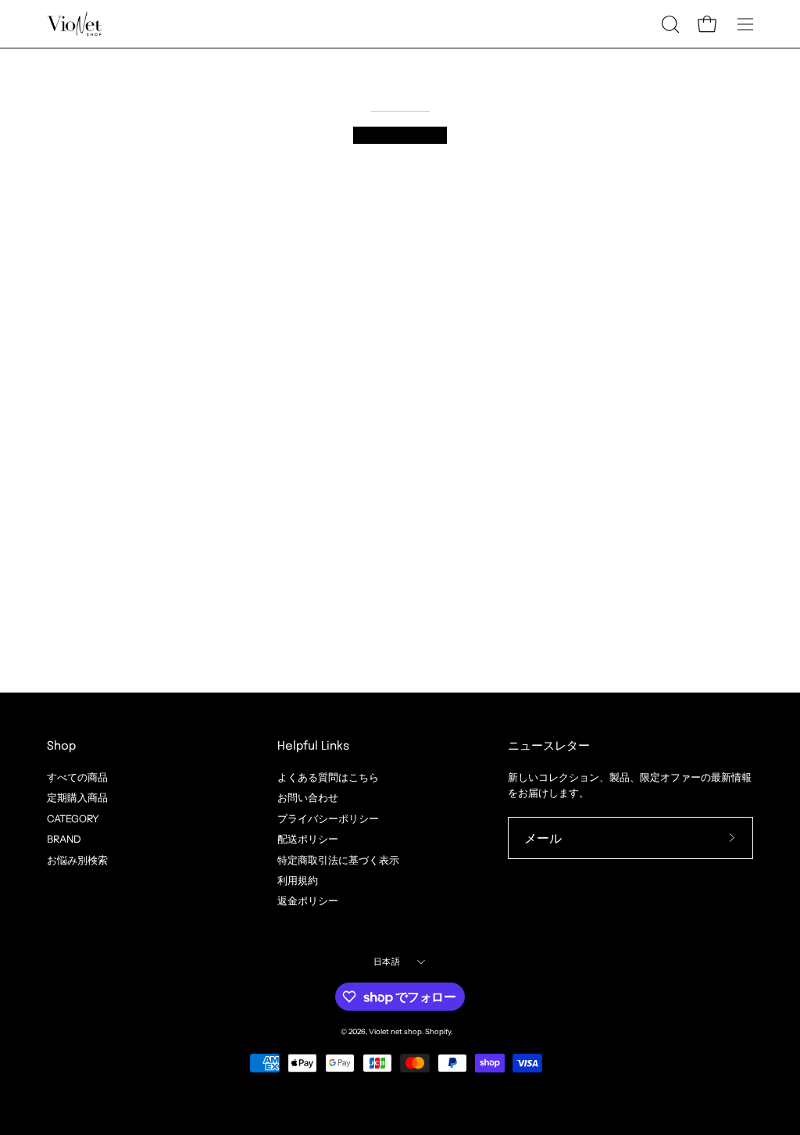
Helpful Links (313, 746)
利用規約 (297, 880)
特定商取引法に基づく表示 (338, 859)
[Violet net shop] (74, 24)
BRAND (64, 839)
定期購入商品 (77, 798)
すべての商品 (77, 777)
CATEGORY (73, 818)
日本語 (386, 961)
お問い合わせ (307, 798)
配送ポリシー (307, 839)
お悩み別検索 (77, 859)
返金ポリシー (307, 901)
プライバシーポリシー (328, 818)
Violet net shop (395, 1031)
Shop (61, 746)
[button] (669, 24)
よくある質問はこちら (328, 777)
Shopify (438, 1031)
